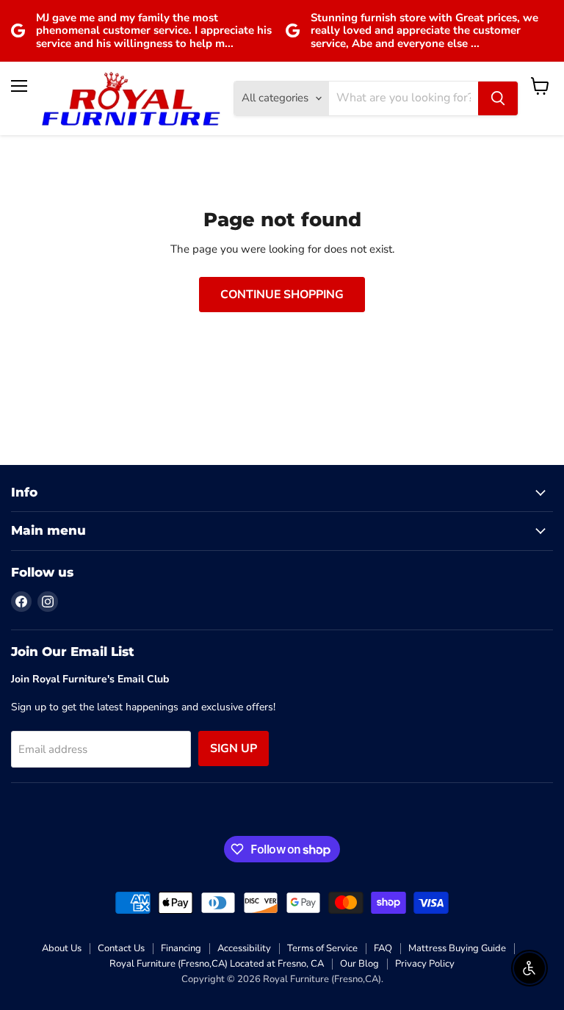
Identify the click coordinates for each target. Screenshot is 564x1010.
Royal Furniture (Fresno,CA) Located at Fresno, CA (216, 963)
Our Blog (359, 963)
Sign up (233, 748)
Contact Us (121, 948)
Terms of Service (322, 948)
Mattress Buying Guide (457, 948)
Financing (181, 948)
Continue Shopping (282, 294)
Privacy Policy (425, 963)
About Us (62, 948)
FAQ (383, 948)
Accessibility (244, 948)
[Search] (498, 98)
